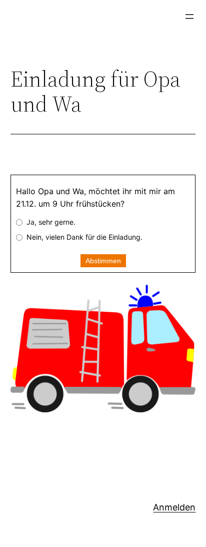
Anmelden (174, 507)
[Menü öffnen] (190, 17)
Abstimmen (103, 261)
